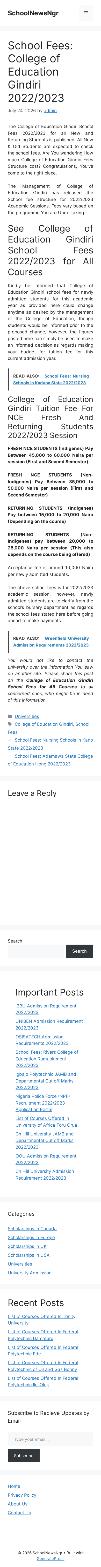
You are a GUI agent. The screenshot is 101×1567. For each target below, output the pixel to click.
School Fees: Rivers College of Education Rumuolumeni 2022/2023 (47, 1059)
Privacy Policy (22, 1495)
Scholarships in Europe (31, 1237)
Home (14, 1486)
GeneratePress (50, 1558)
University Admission (30, 1272)
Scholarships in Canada (32, 1228)
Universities (27, 716)
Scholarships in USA (29, 1255)
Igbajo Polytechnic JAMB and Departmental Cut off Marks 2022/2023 (46, 1081)
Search (15, 941)
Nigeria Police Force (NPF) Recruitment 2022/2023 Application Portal (43, 1103)
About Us (17, 1504)
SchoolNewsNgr (33, 13)
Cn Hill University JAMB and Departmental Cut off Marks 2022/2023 (45, 1140)
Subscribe (23, 1455)
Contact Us (19, 1512)
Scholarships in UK (27, 1246)
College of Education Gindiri (44, 724)
